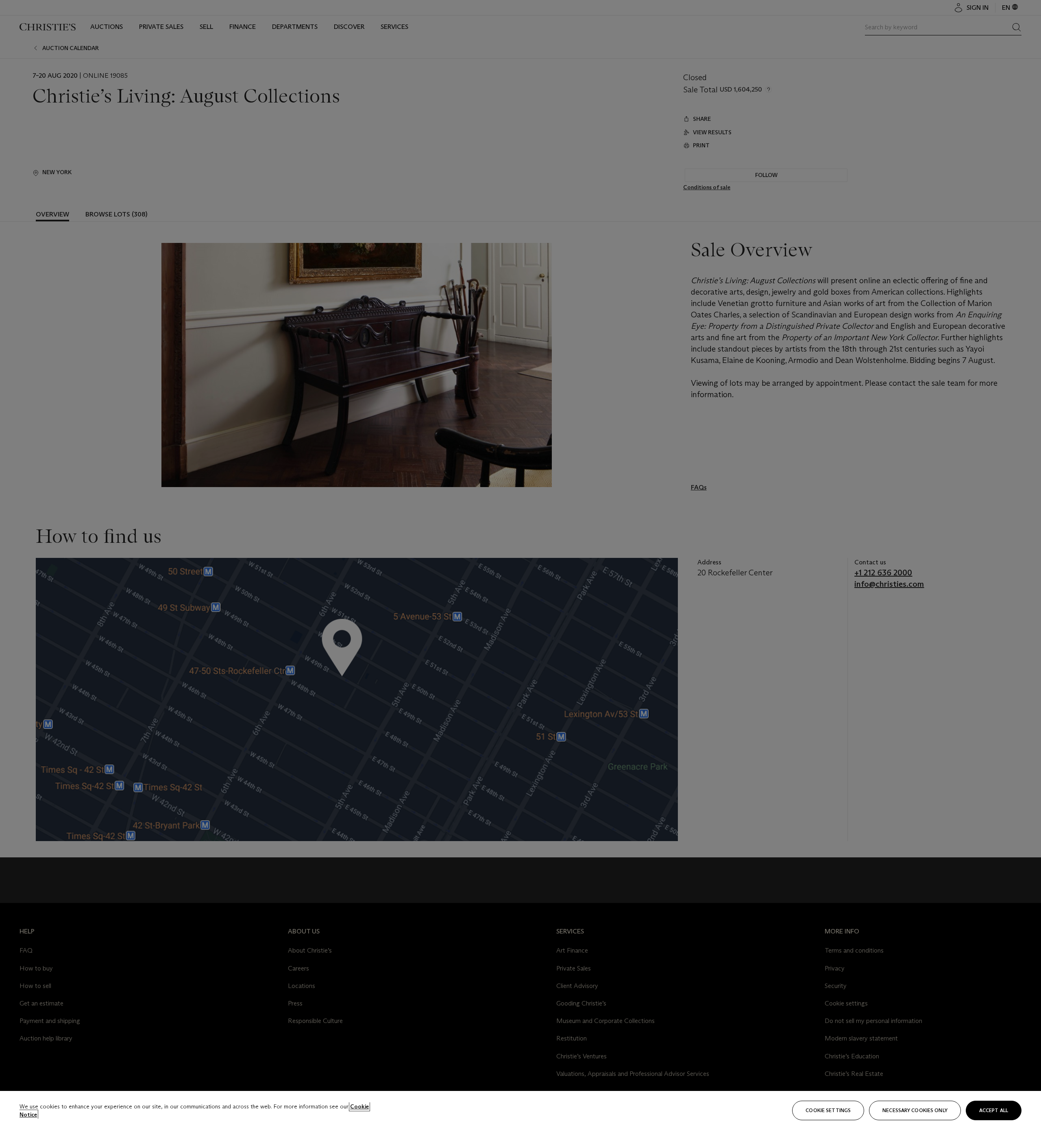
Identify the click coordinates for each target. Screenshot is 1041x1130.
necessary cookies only (914, 1110)
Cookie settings (828, 1110)
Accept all (993, 1110)
